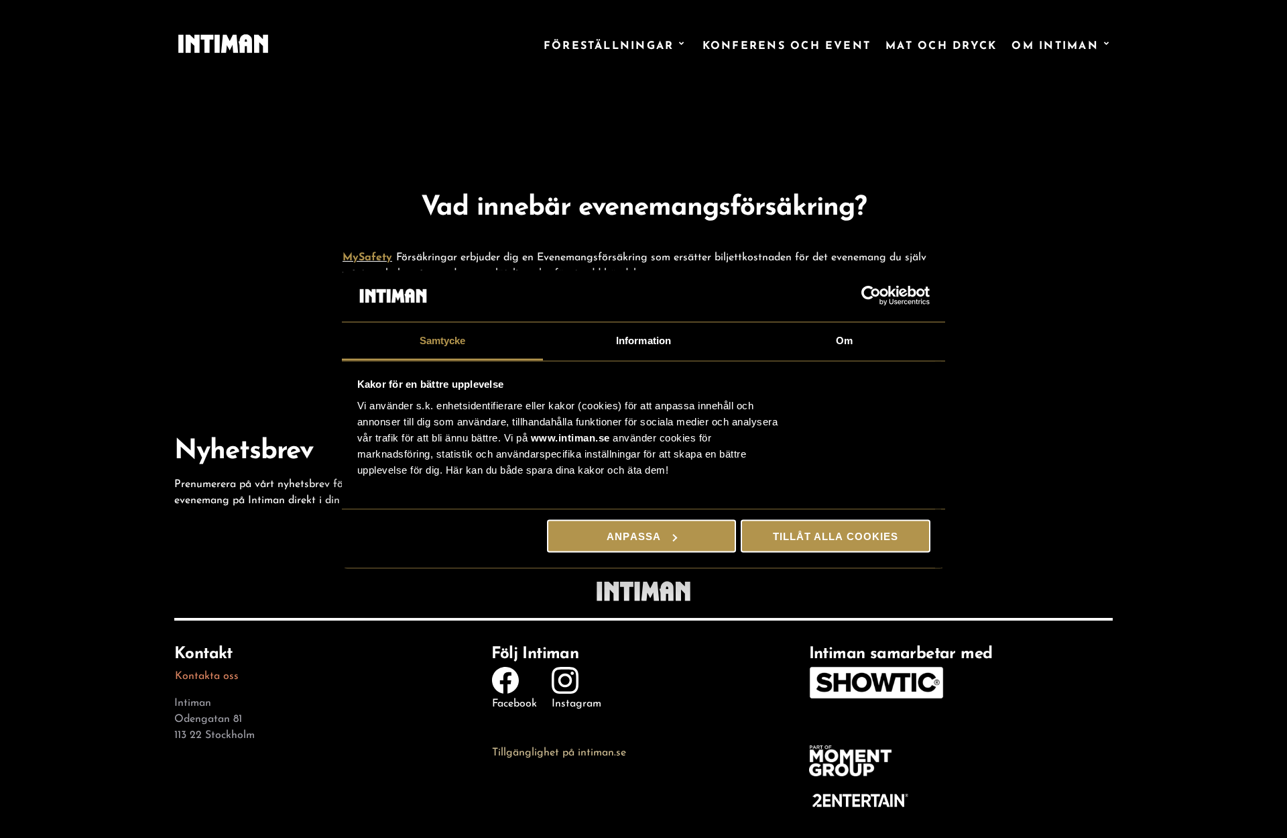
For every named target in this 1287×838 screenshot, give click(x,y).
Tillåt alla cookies (835, 536)
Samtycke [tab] (443, 340)
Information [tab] (643, 340)
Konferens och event (786, 44)
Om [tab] (844, 340)
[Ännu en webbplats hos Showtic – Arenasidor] (223, 43)
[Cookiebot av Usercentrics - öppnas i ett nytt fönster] (871, 296)
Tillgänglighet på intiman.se (559, 750)
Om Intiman (1055, 44)
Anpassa (633, 536)
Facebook (514, 701)
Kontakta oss (207, 674)
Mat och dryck (941, 44)
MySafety (367, 255)
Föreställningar (609, 44)
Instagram (576, 701)
